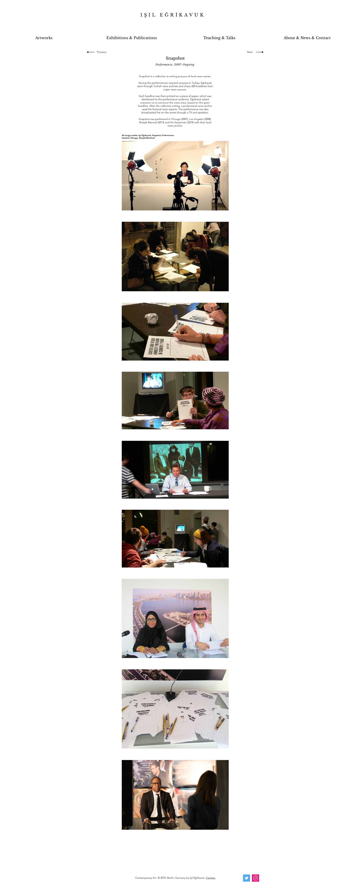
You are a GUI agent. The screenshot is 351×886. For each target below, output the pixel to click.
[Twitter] (246, 878)
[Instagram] (255, 878)
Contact (211, 877)
